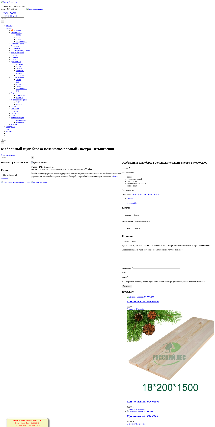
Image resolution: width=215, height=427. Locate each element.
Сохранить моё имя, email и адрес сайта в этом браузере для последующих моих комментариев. (165, 282)
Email (125, 277)
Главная (4, 155)
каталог (12, 155)
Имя (124, 272)
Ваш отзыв (127, 268)
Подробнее (140, 309)
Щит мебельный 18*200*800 (142, 416)
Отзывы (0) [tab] (131, 203)
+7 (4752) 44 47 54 (9, 16)
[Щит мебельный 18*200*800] (170, 411)
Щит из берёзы (153, 194)
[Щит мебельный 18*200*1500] (170, 354)
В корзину (131, 309)
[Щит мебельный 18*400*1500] (170, 297)
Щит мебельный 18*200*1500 (143, 401)
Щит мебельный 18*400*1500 (143, 301)
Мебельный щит (139, 194)
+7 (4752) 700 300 (8, 13)
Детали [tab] (130, 198)
